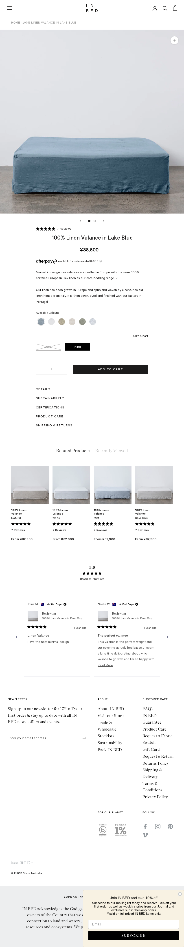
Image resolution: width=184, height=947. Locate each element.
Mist (96, 518)
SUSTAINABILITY (50, 399)
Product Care (154, 729)
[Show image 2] (95, 221)
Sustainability (110, 743)
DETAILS (43, 390)
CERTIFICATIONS (50, 408)
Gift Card (151, 749)
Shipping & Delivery (152, 773)
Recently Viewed (111, 450)
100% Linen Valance (18, 511)
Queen (48, 347)
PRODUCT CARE (49, 417)
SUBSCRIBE (133, 936)
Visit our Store (111, 716)
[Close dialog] (180, 894)
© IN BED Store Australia (26, 873)
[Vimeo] (145, 835)
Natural (16, 518)
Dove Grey (141, 518)
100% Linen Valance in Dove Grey (62, 618)
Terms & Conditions (152, 786)
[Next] (103, 221)
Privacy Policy (155, 797)
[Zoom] (174, 40)
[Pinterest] (170, 826)
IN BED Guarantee (152, 719)
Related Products (73, 450)
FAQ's (147, 709)
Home (15, 22)
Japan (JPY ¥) (20, 863)
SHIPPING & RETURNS (54, 426)
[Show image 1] (89, 221)
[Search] (165, 8)
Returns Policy (155, 763)
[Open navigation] (9, 8)
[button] (53, 229)
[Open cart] (175, 8)
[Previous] (80, 221)
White (56, 518)
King (77, 347)
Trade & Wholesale (107, 725)
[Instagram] (157, 826)
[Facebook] (145, 826)
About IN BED (111, 709)
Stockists (106, 736)
